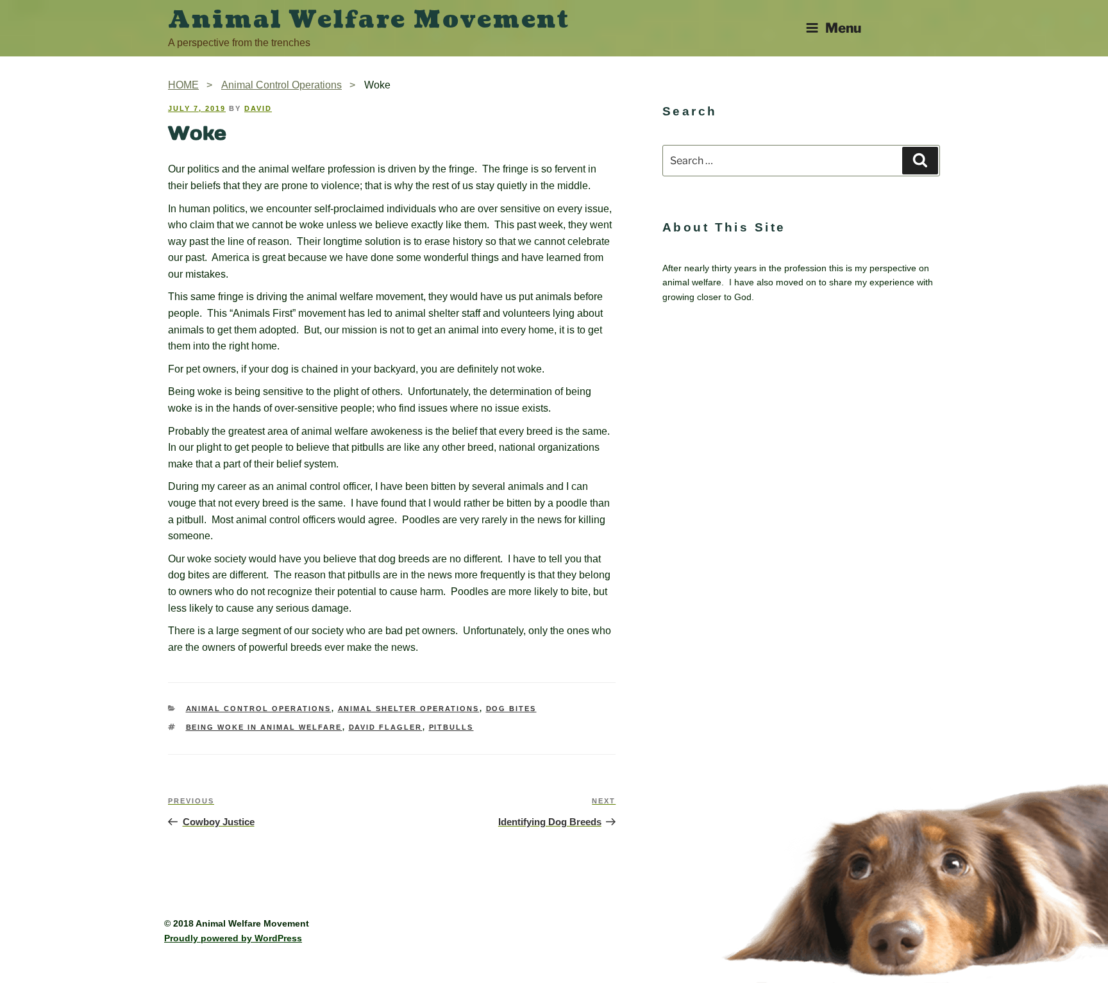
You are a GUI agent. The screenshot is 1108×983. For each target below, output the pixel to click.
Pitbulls (451, 727)
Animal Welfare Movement (369, 20)
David (258, 108)
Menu (843, 28)
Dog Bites (511, 708)
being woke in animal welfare (264, 727)
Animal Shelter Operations (409, 708)
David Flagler (386, 727)
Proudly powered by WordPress (233, 938)
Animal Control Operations (259, 708)
